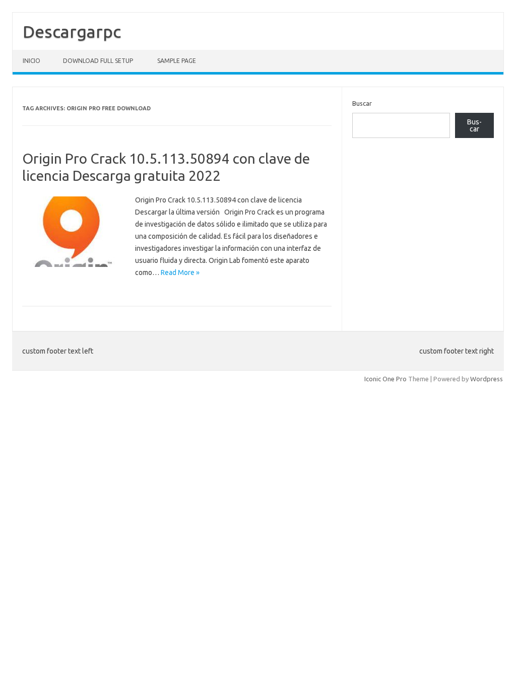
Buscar (362, 103)
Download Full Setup (98, 60)
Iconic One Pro (385, 378)
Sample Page (176, 60)
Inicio (31, 60)
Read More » (180, 272)
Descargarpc (72, 31)
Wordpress (486, 378)
